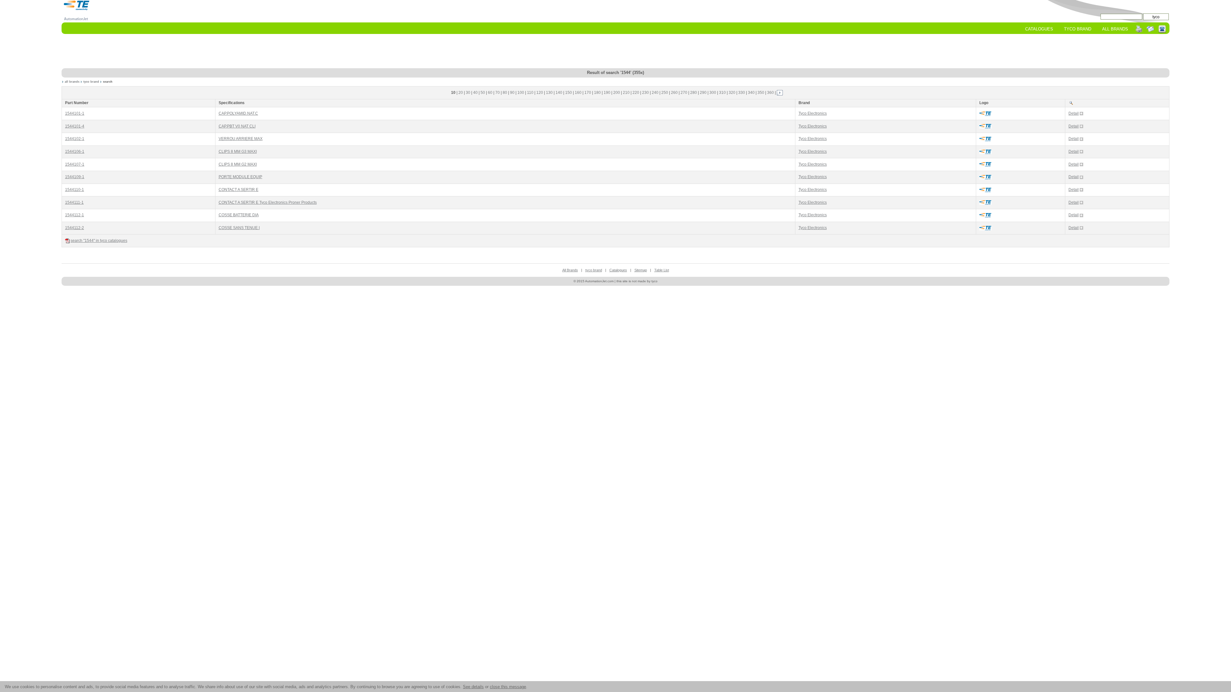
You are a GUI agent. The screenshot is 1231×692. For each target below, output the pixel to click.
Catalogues (1039, 29)
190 (607, 92)
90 (512, 92)
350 (761, 92)
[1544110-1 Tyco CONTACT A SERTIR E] (985, 190)
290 (703, 92)
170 (587, 92)
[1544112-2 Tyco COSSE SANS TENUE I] (985, 228)
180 (597, 92)
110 (530, 92)
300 (712, 92)
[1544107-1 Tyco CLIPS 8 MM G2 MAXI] (985, 164)
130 (549, 92)
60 (490, 92)
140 (559, 92)
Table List (661, 270)
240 (655, 92)
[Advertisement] (615, 51)
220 (635, 92)
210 (626, 92)
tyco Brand (1077, 29)
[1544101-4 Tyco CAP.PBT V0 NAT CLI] (985, 126)
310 (722, 92)
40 (475, 92)
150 (568, 92)
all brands (72, 81)
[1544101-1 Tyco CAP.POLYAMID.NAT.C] (985, 114)
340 (751, 92)
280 (693, 92)
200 (616, 92)
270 (684, 92)
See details (473, 686)
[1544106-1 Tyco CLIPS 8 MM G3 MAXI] (985, 152)
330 (741, 92)
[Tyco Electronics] (77, 5)
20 (460, 92)
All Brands (1115, 29)
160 (578, 92)
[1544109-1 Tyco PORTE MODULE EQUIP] (985, 177)
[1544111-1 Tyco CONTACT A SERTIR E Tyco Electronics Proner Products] (985, 203)
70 (497, 92)
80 (505, 92)
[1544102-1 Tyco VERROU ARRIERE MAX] (985, 139)
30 (468, 92)
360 (770, 92)
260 (674, 92)
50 (483, 92)
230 (645, 92)
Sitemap (640, 270)
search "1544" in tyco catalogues (99, 240)
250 (664, 92)
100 (520, 92)
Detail (1073, 113)
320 (732, 92)
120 (539, 92)
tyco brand (91, 81)
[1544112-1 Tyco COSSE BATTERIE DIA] (985, 215)
